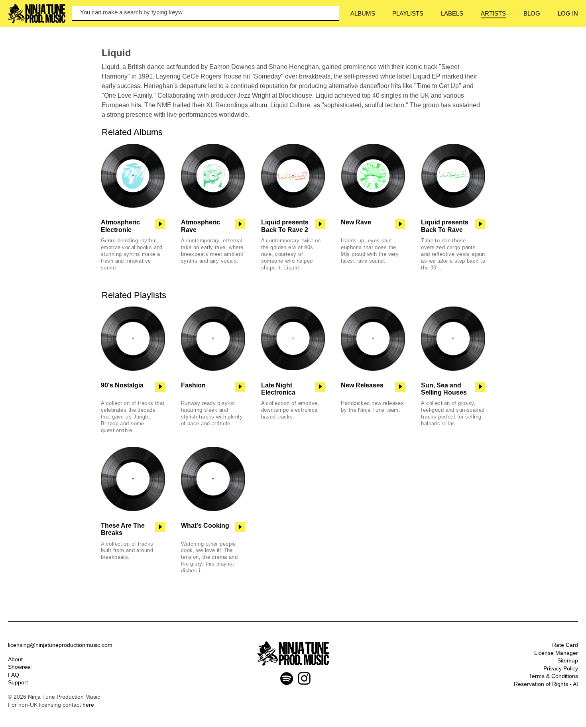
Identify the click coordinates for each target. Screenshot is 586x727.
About (15, 659)
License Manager (556, 653)
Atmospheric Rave (200, 226)
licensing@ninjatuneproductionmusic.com (60, 645)
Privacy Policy (560, 668)
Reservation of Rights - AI (546, 684)
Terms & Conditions (553, 676)
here (88, 704)
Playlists (407, 13)
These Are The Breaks (123, 529)
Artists (493, 13)
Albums (362, 13)
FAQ (13, 675)
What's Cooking (205, 525)
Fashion (193, 385)
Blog (531, 13)
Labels (452, 13)
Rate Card (565, 645)
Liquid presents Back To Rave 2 (285, 226)
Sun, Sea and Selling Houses (444, 389)
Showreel (19, 667)
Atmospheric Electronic (120, 226)
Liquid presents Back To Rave (444, 226)
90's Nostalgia (122, 385)
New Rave (356, 222)
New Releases (362, 385)
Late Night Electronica (278, 389)
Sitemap (567, 660)
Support (18, 682)
